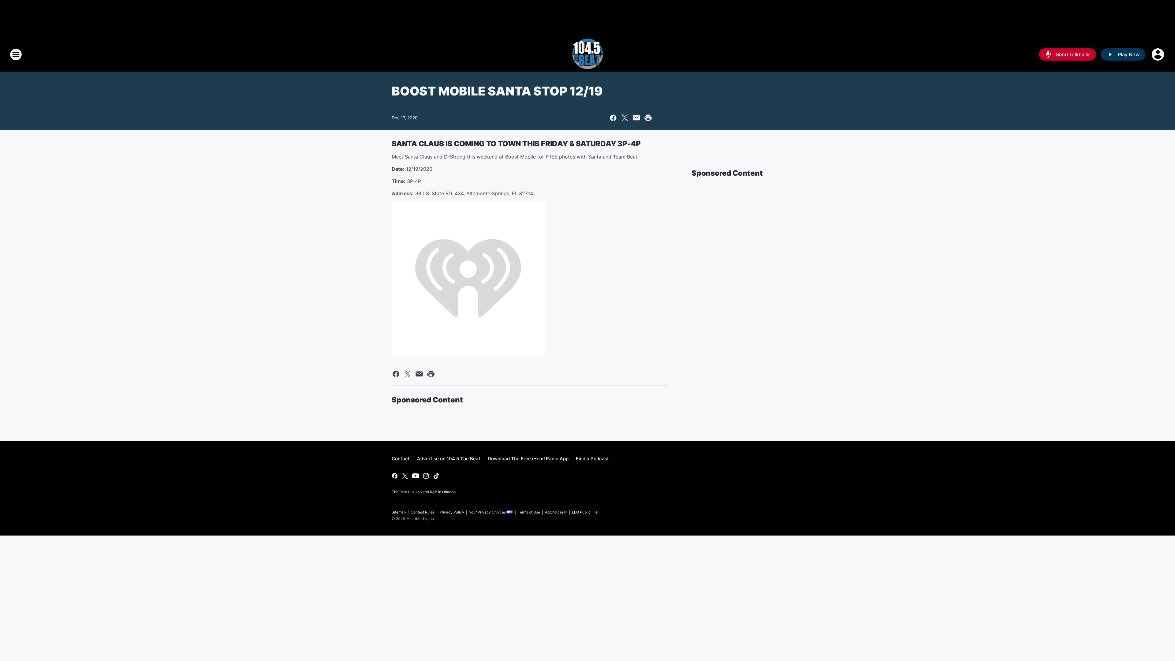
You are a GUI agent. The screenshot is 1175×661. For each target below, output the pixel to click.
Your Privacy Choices (487, 512)
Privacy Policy (451, 512)
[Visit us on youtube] (415, 476)
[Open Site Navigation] (16, 54)
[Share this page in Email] (636, 118)
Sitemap (399, 512)
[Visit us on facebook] (394, 476)
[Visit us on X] (405, 476)
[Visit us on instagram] (426, 476)
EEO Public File (585, 512)
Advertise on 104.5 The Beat (448, 458)
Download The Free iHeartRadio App (528, 458)
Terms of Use (529, 512)
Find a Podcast (592, 458)
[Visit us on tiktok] (436, 476)
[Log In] (1158, 54)
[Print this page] (648, 118)
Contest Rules (423, 512)
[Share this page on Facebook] (613, 118)
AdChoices (554, 512)
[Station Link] (587, 54)
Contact (401, 458)
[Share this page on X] (625, 118)
